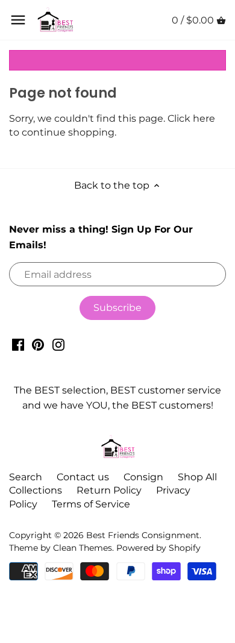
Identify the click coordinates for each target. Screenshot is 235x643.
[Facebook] (18, 344)
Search (25, 477)
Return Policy (109, 490)
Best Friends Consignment (142, 535)
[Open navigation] (18, 20)
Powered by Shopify (158, 547)
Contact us (83, 477)
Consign (143, 477)
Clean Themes (82, 547)
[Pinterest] (38, 344)
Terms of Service (91, 504)
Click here (191, 118)
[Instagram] (58, 344)
